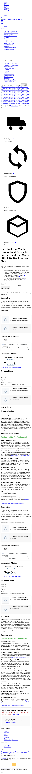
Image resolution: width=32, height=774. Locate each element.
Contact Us (7, 10)
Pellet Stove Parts (8, 34)
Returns (6, 735)
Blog (5, 12)
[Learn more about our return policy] (13, 173)
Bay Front (11, 359)
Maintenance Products (9, 43)
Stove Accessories (8, 44)
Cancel (18, 85)
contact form (15, 714)
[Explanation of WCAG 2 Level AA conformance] (13, 765)
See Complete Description (10, 281)
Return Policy (7, 9)
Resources (6, 5)
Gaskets (6, 40)
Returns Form (7, 747)
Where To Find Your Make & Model (10, 367)
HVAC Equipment (9, 49)
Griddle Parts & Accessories (11, 33)
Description (4, 293)
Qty (6, 283)
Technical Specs (21, 293)
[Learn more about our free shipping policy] (13, 139)
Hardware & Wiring (9, 41)
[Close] (2, 772)
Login (5, 15)
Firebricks (6, 39)
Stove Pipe (7, 46)
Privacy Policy (16, 768)
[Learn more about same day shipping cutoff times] (15, 242)
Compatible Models (12, 293)
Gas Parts (6, 37)
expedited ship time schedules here (20, 455)
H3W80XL (11, 365)
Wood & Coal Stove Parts (10, 36)
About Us (6, 3)
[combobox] (8, 85)
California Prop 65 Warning (11, 740)
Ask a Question (12, 722)
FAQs (5, 6)
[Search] (24, 84)
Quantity (18, 285)
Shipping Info (4, 294)
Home (5, 2)
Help (5, 734)
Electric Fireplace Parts (10, 47)
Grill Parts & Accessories (10, 31)
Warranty (28, 293)
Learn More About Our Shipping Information (12, 503)
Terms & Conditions (6, 768)
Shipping (6, 8)
